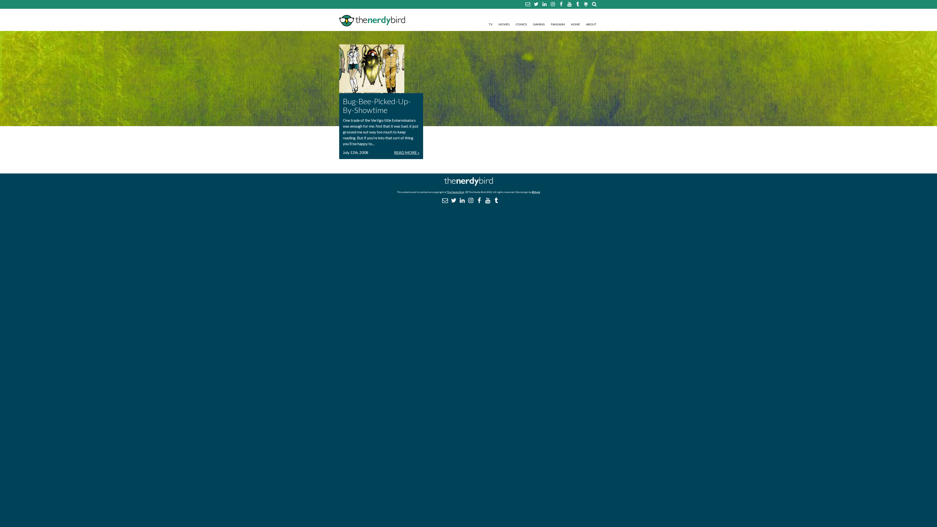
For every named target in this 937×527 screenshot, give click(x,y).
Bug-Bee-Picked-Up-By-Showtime (377, 105)
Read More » (406, 152)
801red (536, 192)
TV (490, 24)
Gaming (539, 24)
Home (575, 24)
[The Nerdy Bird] (468, 184)
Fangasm (558, 24)
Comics (521, 24)
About (591, 24)
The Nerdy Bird (455, 192)
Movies (504, 24)
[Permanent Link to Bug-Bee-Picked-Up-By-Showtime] (381, 68)
